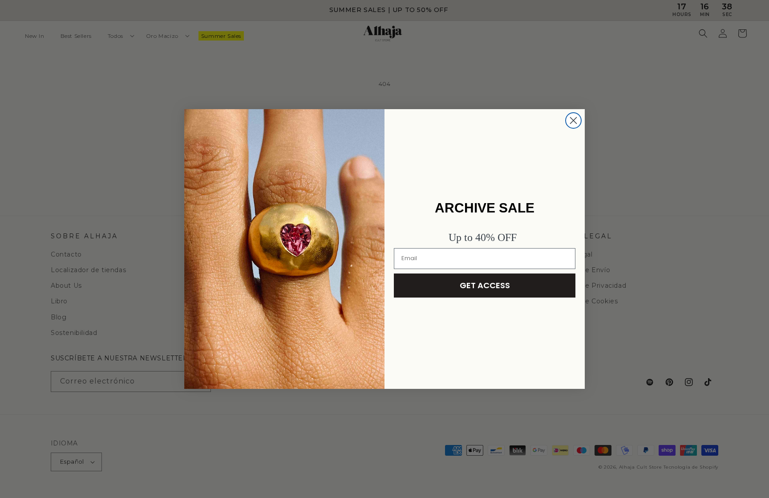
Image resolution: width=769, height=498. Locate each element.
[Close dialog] (573, 120)
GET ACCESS (485, 285)
